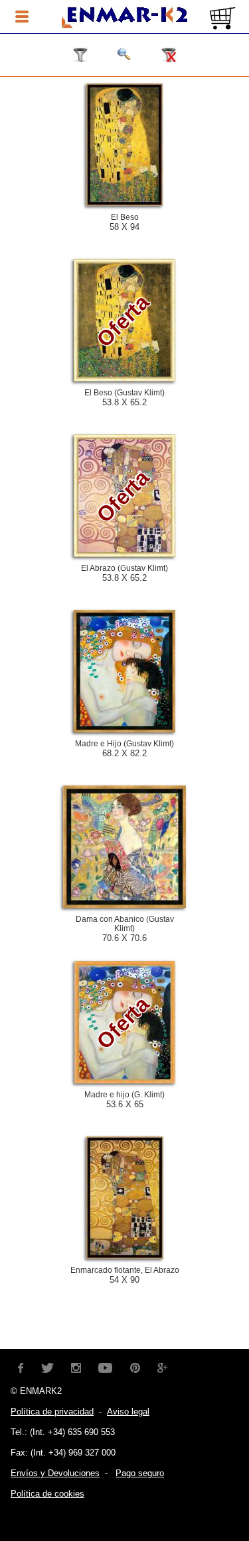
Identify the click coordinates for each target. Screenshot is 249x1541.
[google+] (162, 1366)
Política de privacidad (52, 1412)
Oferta (123, 321)
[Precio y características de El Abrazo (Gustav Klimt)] (124, 553)
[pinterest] (134, 1366)
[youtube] (105, 1366)
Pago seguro (140, 1473)
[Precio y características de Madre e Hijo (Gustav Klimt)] (124, 729)
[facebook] (21, 1366)
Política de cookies (47, 1494)
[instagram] (76, 1366)
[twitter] (47, 1366)
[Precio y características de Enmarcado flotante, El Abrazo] (124, 1255)
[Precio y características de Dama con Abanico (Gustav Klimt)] (124, 904)
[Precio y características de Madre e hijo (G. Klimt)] (124, 1080)
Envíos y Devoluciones (55, 1473)
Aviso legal (128, 1412)
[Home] (124, 18)
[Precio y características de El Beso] (124, 202)
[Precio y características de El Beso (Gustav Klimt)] (124, 378)
